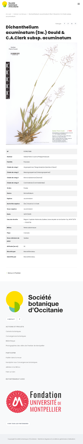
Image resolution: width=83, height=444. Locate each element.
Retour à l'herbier (14, 273)
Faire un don (10, 372)
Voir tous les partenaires (17, 423)
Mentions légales (44, 439)
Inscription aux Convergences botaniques (21, 362)
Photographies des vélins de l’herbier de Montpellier (25, 346)
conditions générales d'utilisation (63, 439)
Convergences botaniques (16, 336)
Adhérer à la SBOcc (13, 367)
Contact (11, 319)
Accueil (8, 14)
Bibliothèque (10, 341)
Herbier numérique (20, 14)
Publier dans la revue (13, 358)
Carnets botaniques (13, 331)
